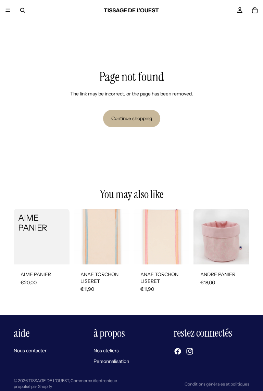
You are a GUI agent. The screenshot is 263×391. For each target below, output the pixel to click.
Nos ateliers (106, 350)
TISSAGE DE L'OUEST (48, 380)
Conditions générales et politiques (217, 384)
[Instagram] (190, 351)
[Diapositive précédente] (141, 236)
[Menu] (8, 10)
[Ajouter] (59, 254)
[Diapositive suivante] (181, 236)
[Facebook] (178, 351)
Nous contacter (30, 350)
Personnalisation (111, 361)
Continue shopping (131, 118)
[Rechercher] (22, 10)
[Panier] (254, 10)
